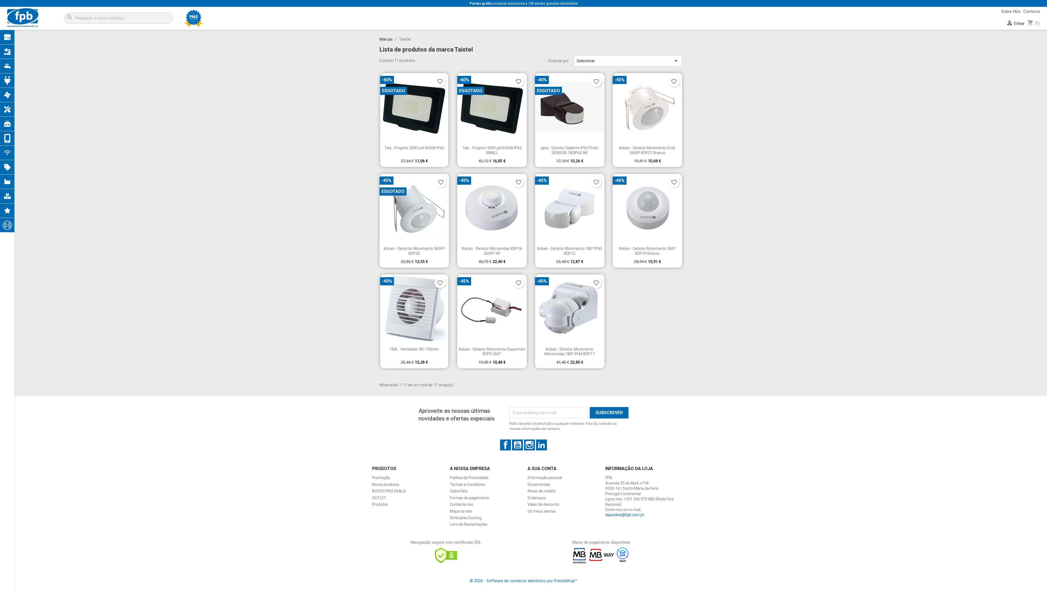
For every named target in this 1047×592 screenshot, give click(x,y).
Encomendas (539, 484)
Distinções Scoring (466, 518)
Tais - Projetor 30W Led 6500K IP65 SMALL (492, 150)
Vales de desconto (543, 504)
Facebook (505, 444)
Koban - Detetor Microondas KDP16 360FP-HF (492, 251)
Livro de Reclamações (469, 524)
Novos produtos (385, 484)
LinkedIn (541, 444)
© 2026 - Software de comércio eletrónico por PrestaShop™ (523, 581)
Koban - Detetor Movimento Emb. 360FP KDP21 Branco (647, 150)
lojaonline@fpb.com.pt (624, 515)
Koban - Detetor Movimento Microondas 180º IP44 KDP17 (569, 351)
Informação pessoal (545, 478)
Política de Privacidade (469, 478)
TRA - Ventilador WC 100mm (414, 349)
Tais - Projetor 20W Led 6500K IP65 (414, 148)
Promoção (381, 478)
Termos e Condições (467, 484)
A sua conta (542, 468)
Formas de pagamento (469, 498)
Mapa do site (461, 511)
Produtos (380, 504)
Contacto (1031, 11)
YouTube (517, 444)
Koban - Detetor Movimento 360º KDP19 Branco (647, 251)
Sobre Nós (1011, 11)
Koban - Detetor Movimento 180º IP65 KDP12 (569, 251)
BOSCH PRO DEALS (389, 491)
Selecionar (628, 61)
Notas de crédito (542, 491)
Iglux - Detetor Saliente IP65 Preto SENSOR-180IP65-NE (569, 150)
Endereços (537, 498)
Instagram (529, 444)
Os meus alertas (542, 511)
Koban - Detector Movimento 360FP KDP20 (414, 251)
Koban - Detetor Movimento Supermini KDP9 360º (492, 351)
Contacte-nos (461, 504)
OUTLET (379, 498)
